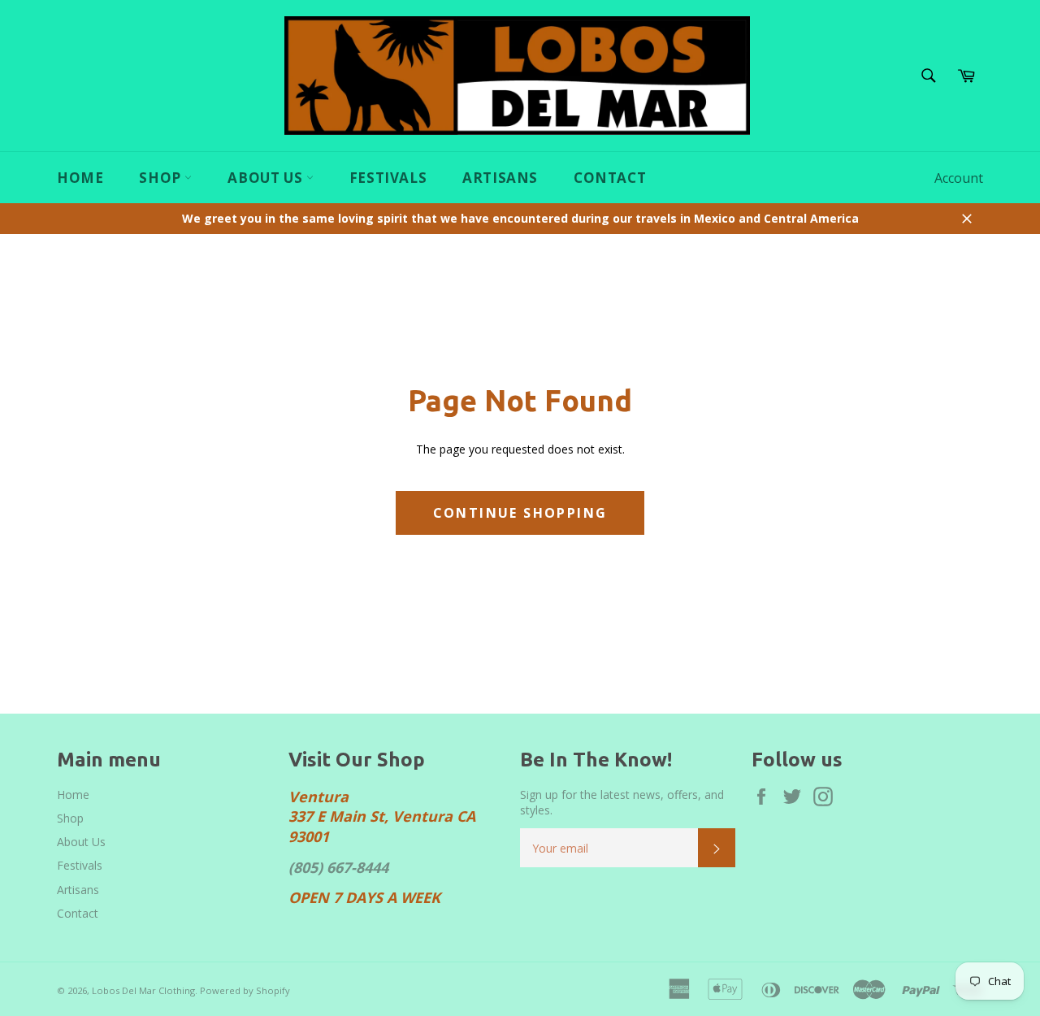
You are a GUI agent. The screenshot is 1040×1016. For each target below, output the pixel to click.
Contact (610, 177)
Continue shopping (520, 513)
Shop (161, 177)
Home (80, 177)
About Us (267, 177)
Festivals (388, 177)
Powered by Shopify (245, 990)
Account (958, 178)
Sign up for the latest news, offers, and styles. (622, 802)
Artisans (500, 177)
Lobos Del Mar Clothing (143, 990)
